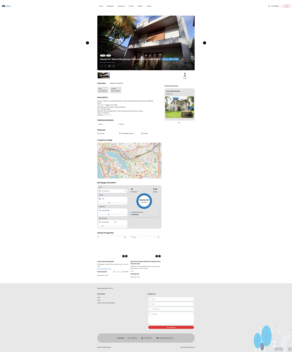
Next (204, 42)
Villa (110, 269)
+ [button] (99, 145)
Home (101, 6)
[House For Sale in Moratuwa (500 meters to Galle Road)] (129, 158)
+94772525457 (275, 6)
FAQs (98, 300)
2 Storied (102, 133)
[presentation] (167, 107)
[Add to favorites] (101, 66)
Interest (101, 195)
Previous (87, 42)
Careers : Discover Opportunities (106, 303)
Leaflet (148, 177)
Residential (110, 6)
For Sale (131, 6)
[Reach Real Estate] (6, 6)
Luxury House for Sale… (173, 91)
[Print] (109, 66)
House (108, 55)
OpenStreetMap (153, 177)
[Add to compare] (105, 66)
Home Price (102, 206)
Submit (286, 6)
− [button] (99, 147)
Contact (149, 6)
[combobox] (113, 191)
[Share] (113, 66)
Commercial (121, 6)
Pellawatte (170, 94)
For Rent (140, 6)
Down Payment (103, 218)
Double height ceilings (127, 133)
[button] (178, 122)
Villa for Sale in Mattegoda (105, 261)
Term (100, 187)
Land (132, 271)
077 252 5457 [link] (107, 115)
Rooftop (145, 133)
